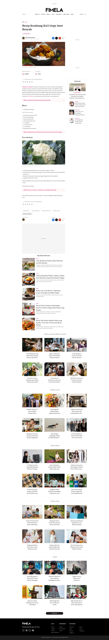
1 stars (23, 82)
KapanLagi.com (82, 630)
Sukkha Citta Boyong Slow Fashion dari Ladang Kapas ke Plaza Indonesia (76, 411)
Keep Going (54, 613)
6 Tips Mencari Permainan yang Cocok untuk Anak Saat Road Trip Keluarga (54, 380)
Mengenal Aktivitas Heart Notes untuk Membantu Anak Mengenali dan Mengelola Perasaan (32, 547)
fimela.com (49, 637)
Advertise (52, 630)
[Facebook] (23, 630)
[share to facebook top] (53, 38)
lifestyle (37, 14)
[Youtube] (33, 630)
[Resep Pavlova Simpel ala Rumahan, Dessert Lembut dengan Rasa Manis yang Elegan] (28, 309)
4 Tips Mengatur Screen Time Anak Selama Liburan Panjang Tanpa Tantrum (77, 355)
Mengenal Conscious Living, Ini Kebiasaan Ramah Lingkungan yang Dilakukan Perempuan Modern (32, 435)
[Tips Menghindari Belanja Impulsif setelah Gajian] (71, 121)
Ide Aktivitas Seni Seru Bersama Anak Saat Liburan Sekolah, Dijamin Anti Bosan (77, 380)
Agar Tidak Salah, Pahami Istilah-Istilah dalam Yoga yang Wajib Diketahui (54, 467)
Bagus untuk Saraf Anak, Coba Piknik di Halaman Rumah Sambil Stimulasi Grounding (54, 355)
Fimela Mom (55, 501)
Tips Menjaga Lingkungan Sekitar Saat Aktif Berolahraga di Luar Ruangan (54, 435)
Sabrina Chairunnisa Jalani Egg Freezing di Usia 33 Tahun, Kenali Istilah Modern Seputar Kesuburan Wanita (77, 467)
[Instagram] (26, 630)
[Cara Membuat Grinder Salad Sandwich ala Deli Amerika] (28, 264)
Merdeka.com (71, 632)
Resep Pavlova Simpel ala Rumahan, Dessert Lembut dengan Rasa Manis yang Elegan (50, 308)
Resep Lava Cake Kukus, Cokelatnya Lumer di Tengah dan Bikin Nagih (48, 292)
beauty (48, 14)
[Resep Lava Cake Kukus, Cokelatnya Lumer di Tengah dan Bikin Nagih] (28, 294)
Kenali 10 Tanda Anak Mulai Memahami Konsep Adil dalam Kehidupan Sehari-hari (32, 522)
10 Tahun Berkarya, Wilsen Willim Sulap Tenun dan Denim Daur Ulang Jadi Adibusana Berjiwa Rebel (76, 435)
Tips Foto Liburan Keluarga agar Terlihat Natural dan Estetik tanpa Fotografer (32, 380)
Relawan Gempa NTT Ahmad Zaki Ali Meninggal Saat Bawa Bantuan (54, 578)
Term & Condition (62, 628)
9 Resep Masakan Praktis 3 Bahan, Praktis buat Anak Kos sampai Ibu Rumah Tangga (50, 277)
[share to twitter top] (56, 38)
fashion (43, 14)
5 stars (32, 82)
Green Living (55, 390)
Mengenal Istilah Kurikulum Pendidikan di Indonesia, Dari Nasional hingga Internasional (54, 491)
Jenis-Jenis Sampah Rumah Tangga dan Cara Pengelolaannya (77, 491)
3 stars (27, 82)
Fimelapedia (55, 445)
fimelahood (66, 14)
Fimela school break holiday (55, 334)
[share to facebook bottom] (53, 220)
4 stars (30, 82)
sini (24, 197)
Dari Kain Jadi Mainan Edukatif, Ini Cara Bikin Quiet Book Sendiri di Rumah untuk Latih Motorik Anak (76, 522)
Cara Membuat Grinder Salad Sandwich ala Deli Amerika (49, 262)
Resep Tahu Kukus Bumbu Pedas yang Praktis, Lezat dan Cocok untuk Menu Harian (49, 322)
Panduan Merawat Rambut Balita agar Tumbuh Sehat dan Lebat (54, 547)
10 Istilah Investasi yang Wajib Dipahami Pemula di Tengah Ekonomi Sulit (32, 467)
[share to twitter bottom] (56, 220)
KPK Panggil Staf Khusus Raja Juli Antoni (54, 602)
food (53, 14)
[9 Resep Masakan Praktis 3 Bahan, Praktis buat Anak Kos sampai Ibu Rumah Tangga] (28, 279)
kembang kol (30, 96)
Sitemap (60, 630)
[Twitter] (30, 630)
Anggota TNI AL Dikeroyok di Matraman (76, 578)
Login (23, 79)
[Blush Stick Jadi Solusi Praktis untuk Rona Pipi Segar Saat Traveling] (71, 104)
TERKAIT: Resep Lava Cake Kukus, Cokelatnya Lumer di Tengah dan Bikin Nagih (39, 190)
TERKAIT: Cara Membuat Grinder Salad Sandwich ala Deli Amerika (37, 100)
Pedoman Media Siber (55, 632)
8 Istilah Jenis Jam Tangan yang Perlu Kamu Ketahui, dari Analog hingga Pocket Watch (32, 491)
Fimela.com (71, 630)
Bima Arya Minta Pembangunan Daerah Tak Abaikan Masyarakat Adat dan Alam (32, 602)
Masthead (53, 628)
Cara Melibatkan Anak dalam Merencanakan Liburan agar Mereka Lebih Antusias (32, 355)
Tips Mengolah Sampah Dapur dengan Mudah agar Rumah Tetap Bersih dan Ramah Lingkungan (54, 411)
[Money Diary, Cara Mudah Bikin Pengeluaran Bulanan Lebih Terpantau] (71, 112)
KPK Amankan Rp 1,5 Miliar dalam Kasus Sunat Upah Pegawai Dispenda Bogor (76, 602)
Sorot (55, 557)
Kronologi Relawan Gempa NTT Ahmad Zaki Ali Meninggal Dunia (32, 578)
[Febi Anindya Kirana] (23, 38)
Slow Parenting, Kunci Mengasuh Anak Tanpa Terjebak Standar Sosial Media (76, 547)
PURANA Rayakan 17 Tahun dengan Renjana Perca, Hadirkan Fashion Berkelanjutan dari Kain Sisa (32, 411)
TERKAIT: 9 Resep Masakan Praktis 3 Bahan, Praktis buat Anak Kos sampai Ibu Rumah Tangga (42, 132)
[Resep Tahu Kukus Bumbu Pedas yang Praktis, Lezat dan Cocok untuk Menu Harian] (28, 323)
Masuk (81, 14)
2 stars (25, 82)
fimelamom (59, 14)
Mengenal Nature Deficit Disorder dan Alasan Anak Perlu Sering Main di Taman (54, 522)
